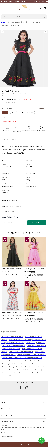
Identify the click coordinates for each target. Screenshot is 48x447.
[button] (3, 6)
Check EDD (36, 222)
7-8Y (22, 112)
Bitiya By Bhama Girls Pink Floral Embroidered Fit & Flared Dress (34, 269)
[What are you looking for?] (44, 16)
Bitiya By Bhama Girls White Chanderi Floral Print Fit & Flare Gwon (12, 313)
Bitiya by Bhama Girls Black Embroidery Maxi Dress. (12, 269)
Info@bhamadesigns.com (16, 433)
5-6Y (13, 112)
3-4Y (5, 112)
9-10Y (31, 112)
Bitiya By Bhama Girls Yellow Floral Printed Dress (35, 313)
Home (2, 22)
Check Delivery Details (10, 217)
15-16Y (5, 117)
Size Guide (42, 108)
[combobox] (24, 16)
